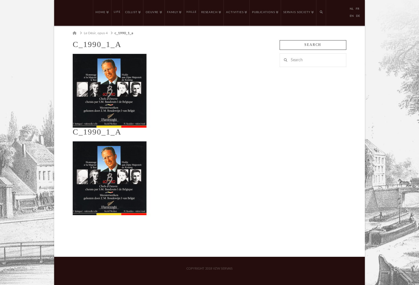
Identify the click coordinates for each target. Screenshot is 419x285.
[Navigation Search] (321, 13)
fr (357, 8)
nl (351, 8)
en (352, 16)
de (358, 16)
